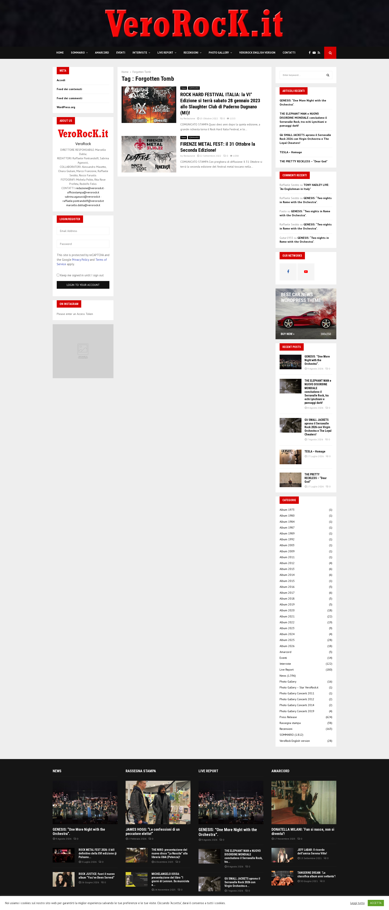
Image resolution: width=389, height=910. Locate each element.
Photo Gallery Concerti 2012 (297, 699)
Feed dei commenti (69, 98)
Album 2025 (287, 640)
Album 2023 (287, 628)
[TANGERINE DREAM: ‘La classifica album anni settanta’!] (282, 878)
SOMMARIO (78, 52)
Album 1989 (287, 533)
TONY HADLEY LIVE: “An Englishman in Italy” (304, 187)
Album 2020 (287, 610)
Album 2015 (287, 581)
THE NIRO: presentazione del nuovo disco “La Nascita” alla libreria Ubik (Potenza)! (170, 853)
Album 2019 (287, 604)
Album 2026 (287, 646)
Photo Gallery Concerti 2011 (297, 693)
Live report (208, 771)
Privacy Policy (80, 260)
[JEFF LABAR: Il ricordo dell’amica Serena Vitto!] (282, 855)
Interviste (140, 52)
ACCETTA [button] (376, 903)
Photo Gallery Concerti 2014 (297, 705)
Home (60, 52)
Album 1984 (287, 521)
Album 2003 (287, 545)
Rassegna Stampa (141, 771)
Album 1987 (287, 527)
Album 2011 (287, 557)
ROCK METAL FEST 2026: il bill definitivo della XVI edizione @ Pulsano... (98, 853)
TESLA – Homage (291, 152)
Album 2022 (287, 622)
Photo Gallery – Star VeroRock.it (299, 687)
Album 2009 (287, 551)
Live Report (165, 52)
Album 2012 (287, 563)
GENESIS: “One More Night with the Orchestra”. (317, 360)
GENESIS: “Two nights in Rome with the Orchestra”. (306, 200)
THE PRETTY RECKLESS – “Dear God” (304, 161)
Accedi (61, 80)
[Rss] (320, 53)
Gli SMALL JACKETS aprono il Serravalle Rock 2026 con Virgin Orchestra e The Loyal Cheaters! (305, 139)
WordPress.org (66, 107)
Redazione (189, 118)
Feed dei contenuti (69, 89)
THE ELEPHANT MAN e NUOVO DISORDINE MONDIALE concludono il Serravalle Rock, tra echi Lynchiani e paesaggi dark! (303, 119)
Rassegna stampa (290, 723)
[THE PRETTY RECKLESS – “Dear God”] (290, 480)
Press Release (288, 717)
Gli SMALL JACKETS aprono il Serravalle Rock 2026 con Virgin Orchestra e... (242, 882)
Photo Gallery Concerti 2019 (297, 711)
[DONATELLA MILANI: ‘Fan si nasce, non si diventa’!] (303, 802)
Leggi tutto (357, 903)
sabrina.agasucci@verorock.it (82, 196)
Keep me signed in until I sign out (81, 275)
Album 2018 (287, 598)
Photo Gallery (219, 52)
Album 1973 (287, 510)
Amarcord (102, 52)
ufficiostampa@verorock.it (83, 192)
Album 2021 (287, 616)
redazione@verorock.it (90, 188)
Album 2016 (287, 587)
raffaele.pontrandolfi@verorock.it (83, 201)
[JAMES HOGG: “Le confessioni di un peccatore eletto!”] (158, 802)
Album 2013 (287, 569)
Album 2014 (287, 575)
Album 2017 (287, 592)
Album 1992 (287, 539)
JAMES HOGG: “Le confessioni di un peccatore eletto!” (153, 831)
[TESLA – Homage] (290, 457)
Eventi (120, 52)
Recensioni (191, 52)
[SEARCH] (328, 75)
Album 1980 (287, 515)
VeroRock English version (257, 52)
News (183, 88)
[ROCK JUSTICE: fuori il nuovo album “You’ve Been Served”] (64, 879)
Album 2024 (287, 634)
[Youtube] (315, 53)
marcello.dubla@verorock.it (83, 205)
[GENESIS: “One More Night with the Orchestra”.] (290, 362)
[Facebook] (311, 53)
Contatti (289, 52)
